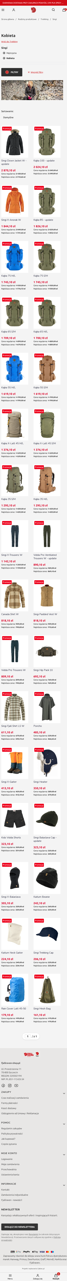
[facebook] (3, 1085)
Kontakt (5, 1189)
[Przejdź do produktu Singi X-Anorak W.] (15, 201)
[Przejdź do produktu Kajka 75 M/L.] (15, 256)
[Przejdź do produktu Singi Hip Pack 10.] (47, 651)
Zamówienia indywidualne (14, 1195)
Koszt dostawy (8, 1108)
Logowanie (7, 1159)
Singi (55, 19)
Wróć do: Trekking (9, 41)
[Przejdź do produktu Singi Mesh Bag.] (47, 989)
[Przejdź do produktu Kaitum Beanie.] (47, 878)
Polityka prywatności (12, 1133)
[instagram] (10, 1085)
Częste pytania (9, 1144)
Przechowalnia (8, 1169)
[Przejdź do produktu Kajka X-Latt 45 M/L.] (15, 424)
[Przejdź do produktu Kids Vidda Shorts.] (15, 818)
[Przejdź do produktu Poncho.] (47, 707)
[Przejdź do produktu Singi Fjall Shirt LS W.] (15, 707)
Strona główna (7, 19)
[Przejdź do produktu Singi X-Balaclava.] (15, 878)
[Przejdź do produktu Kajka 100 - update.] (47, 141)
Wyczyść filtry (37, 72)
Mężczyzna (12, 53)
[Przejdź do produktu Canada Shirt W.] (15, 595)
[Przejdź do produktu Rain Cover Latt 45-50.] (15, 989)
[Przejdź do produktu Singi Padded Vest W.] (47, 595)
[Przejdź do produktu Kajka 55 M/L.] (15, 368)
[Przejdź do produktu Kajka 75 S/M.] (47, 256)
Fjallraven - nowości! (11, 1200)
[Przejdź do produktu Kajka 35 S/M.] (15, 480)
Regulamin (33, 1234)
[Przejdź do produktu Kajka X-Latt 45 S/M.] (47, 424)
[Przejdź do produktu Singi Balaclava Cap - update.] (47, 818)
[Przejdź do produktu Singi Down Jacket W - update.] (15, 141)
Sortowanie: (7, 111)
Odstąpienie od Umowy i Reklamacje (20, 1113)
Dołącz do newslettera (20, 1227)
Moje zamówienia (10, 1164)
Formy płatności (9, 1103)
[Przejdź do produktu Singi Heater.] (47, 763)
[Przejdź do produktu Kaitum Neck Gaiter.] (15, 933)
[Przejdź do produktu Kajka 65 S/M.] (15, 312)
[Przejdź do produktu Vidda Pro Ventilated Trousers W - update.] (47, 536)
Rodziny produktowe (27, 19)
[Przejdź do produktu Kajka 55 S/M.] (47, 368)
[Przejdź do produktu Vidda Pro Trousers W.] (15, 651)
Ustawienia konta (10, 1174)
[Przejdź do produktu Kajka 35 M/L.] (47, 480)
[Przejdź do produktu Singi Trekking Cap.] (47, 933)
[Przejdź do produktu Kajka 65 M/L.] (47, 312)
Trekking (44, 19)
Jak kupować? (8, 1139)
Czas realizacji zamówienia (15, 1098)
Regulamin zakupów (11, 1128)
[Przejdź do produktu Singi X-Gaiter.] (15, 763)
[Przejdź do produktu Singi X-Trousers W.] (15, 536)
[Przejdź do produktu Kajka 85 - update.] (47, 201)
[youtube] (16, 1085)
